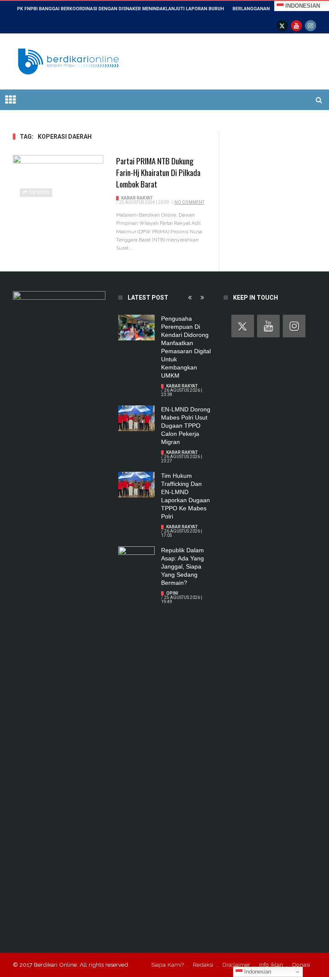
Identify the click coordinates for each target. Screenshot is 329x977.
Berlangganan (251, 9)
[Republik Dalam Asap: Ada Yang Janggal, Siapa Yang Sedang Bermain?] (136, 559)
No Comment (189, 202)
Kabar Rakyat (137, 198)
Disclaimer (236, 964)
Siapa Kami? (167, 964)
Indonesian (256, 971)
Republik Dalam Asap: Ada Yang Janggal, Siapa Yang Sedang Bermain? (182, 566)
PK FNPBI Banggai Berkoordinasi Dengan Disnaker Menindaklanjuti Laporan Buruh (120, 9)
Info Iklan (271, 964)
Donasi (301, 964)
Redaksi (203, 964)
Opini (172, 593)
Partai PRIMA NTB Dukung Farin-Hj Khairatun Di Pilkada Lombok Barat (158, 172)
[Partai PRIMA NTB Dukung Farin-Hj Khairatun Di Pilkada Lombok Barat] (58, 180)
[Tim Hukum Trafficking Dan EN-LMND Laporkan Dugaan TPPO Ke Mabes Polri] (136, 484)
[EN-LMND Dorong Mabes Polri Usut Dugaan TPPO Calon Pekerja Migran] (136, 418)
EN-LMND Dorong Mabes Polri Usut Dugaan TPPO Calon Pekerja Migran (185, 425)
